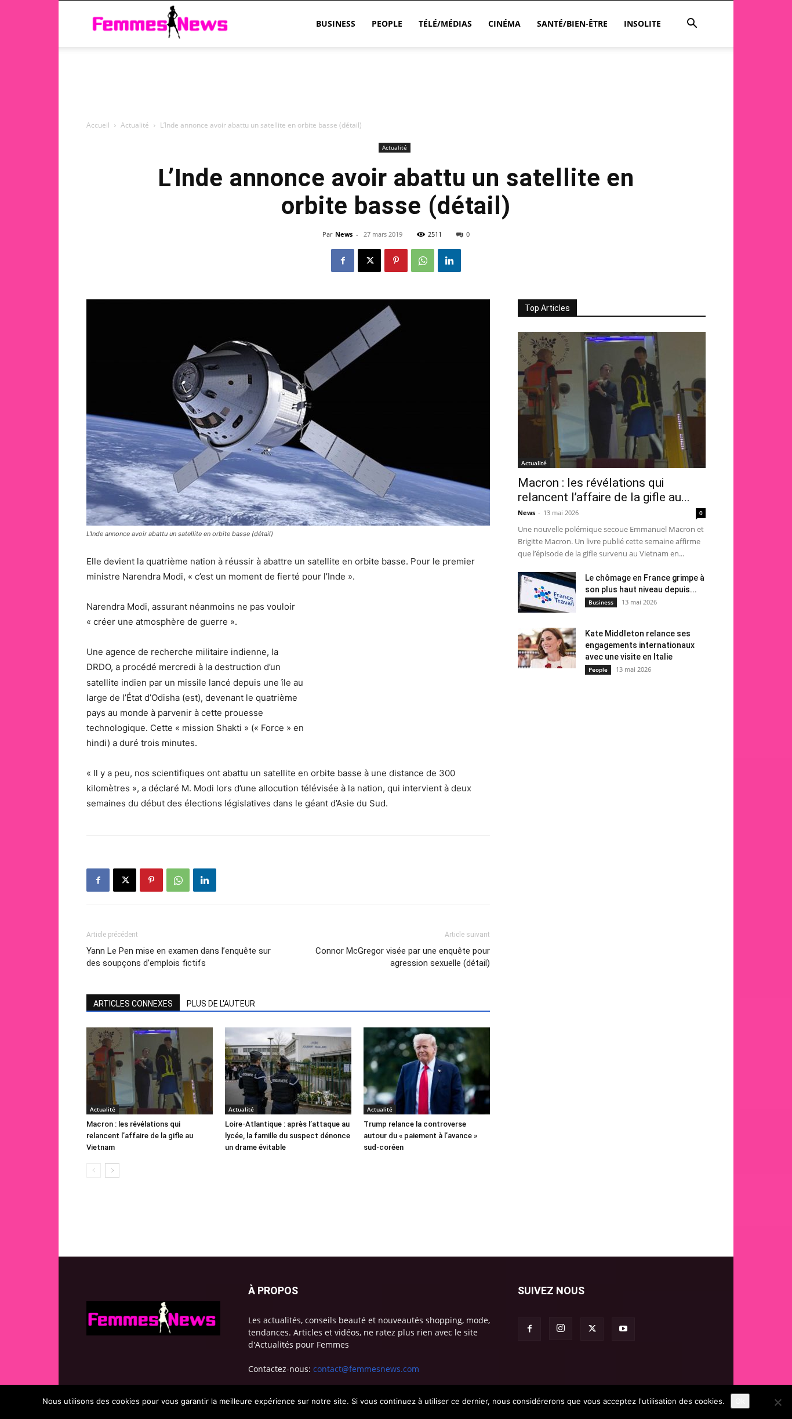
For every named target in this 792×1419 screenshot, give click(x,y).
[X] (369, 260)
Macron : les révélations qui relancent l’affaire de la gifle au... (604, 490)
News (344, 234)
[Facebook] (342, 260)
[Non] (777, 1402)
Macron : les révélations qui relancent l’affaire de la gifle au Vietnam (139, 1136)
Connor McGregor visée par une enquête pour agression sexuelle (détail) (402, 957)
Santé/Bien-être (572, 23)
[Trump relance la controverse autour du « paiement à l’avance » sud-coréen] (427, 1070)
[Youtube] (623, 1329)
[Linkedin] (449, 260)
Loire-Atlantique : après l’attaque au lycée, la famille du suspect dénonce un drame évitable (287, 1136)
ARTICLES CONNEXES (133, 1003)
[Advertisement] (396, 148)
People (387, 23)
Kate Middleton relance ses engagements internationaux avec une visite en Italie (640, 645)
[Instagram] (560, 1328)
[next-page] (112, 1170)
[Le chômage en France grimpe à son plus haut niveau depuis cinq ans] (547, 592)
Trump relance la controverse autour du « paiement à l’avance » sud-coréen (420, 1136)
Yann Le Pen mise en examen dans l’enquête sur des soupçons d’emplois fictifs (178, 957)
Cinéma (504, 23)
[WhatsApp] (422, 260)
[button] (692, 24)
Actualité (102, 1109)
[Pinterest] (396, 260)
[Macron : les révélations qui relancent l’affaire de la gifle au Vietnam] (149, 1070)
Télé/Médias (445, 23)
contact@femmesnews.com (366, 1368)
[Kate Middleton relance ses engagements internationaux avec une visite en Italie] (547, 648)
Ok (740, 1401)
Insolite (642, 23)
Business (335, 23)
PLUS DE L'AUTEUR (221, 1003)
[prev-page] (93, 1170)
